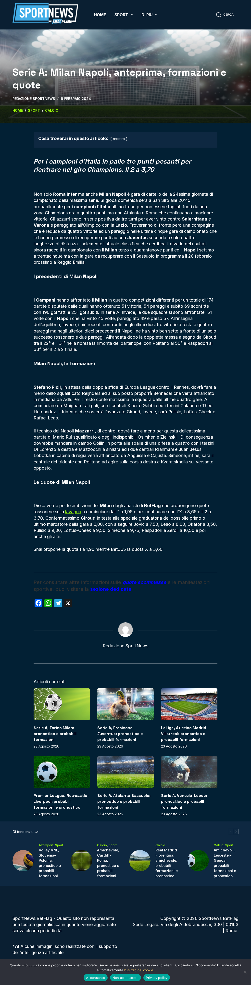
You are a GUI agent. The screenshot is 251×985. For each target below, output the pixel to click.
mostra (119, 139)
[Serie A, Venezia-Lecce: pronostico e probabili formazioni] (189, 772)
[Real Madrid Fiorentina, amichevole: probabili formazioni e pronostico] (140, 860)
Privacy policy (156, 978)
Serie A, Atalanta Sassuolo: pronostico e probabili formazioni (124, 801)
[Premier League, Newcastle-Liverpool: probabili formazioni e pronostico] (62, 772)
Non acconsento (126, 978)
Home (100, 14)
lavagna (73, 511)
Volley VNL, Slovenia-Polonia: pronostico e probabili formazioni (50, 863)
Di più (146, 14)
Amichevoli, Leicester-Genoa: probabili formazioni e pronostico (225, 863)
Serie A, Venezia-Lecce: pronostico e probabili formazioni (184, 801)
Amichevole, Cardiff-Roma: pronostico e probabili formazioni (108, 863)
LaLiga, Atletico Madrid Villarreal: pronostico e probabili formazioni (183, 733)
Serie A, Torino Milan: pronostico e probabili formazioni (55, 733)
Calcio (102, 845)
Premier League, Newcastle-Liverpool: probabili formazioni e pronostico (61, 801)
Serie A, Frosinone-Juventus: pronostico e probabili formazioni (120, 733)
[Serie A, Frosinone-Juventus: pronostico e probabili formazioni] (125, 704)
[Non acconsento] (244, 972)
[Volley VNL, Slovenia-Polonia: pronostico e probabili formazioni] (23, 860)
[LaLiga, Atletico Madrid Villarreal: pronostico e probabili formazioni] (189, 704)
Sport (121, 14)
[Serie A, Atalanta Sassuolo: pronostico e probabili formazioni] (125, 772)
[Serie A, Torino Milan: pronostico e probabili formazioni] (62, 704)
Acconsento (95, 978)
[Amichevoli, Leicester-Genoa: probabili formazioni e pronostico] (198, 860)
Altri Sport (46, 845)
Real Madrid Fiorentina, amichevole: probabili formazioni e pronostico (166, 863)
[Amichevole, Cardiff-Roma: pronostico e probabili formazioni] (81, 860)
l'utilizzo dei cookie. (139, 970)
